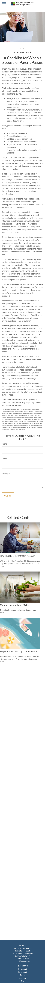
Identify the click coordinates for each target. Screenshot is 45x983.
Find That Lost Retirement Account (17, 556)
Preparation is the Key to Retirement (18, 652)
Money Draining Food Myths (14, 605)
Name (4, 443)
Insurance (22, 978)
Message (6, 473)
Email (4, 458)
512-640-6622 (25, 948)
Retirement (22, 969)
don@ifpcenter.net (23, 961)
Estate (22, 975)
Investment (22, 972)
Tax (22, 981)
